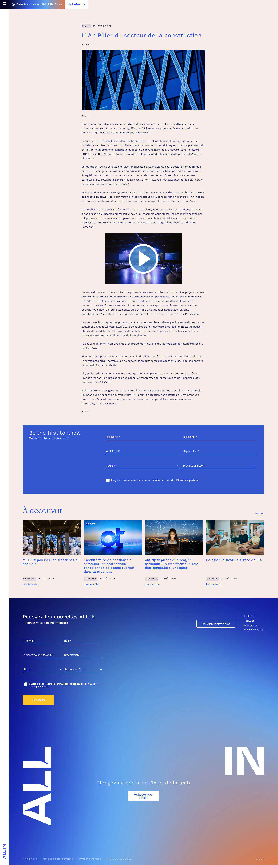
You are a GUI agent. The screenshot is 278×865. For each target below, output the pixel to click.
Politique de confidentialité (57, 858)
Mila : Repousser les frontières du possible (51, 562)
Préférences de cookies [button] (118, 859)
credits (260, 859)
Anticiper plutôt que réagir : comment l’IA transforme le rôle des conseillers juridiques (172, 564)
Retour (259, 513)
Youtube (249, 620)
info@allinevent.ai (254, 629)
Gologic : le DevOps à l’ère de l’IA (234, 560)
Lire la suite (30, 584)
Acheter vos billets (143, 796)
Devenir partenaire (215, 624)
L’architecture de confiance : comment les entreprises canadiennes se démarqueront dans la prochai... (109, 565)
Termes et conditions (89, 858)
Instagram (250, 625)
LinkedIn (249, 616)
